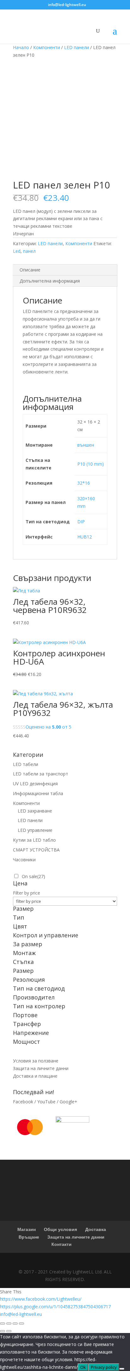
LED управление (35, 830)
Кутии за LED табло (34, 840)
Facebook (23, 1102)
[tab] (65, 270)
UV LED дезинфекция (35, 784)
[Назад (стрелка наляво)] (2, 1331)
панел (29, 251)
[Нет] (121, 1369)
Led (17, 251)
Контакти (61, 1244)
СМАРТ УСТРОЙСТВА (36, 850)
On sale (33, 876)
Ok (83, 1367)
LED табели (25, 764)
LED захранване (35, 811)
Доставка (95, 1229)
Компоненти (46, 47)
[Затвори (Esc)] (2, 1323)
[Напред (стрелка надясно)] (8, 1331)
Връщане (29, 1237)
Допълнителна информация (50, 281)
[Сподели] (8, 1323)
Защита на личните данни (40, 1068)
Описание (30, 270)
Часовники (24, 860)
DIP (81, 522)
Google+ (68, 1102)
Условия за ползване (35, 1061)
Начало (21, 47)
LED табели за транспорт (40, 774)
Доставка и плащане (35, 1076)
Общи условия (60, 1229)
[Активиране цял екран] (15, 1323)
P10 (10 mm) (90, 464)
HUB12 (84, 537)
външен (85, 445)
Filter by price (26, 893)
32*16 (83, 483)
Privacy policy (104, 1367)
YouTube (46, 1102)
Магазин (26, 1229)
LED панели (76, 47)
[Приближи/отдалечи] (21, 1323)
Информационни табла (38, 793)
